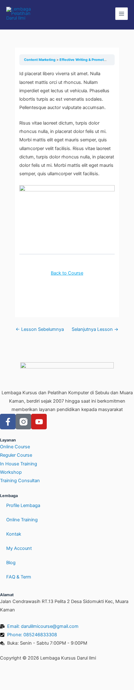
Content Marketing (40, 59)
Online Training (22, 520)
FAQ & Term (18, 577)
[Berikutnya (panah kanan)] (38, 685)
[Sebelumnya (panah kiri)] (12, 685)
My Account (19, 548)
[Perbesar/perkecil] (12, 674)
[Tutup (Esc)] (91, 674)
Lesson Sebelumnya (40, 329)
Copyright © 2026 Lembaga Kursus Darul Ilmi (48, 658)
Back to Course (67, 273)
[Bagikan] (64, 674)
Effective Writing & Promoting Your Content (96, 59)
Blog (11, 562)
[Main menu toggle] (121, 13)
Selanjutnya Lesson (95, 329)
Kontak (13, 534)
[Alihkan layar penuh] (38, 674)
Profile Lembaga (23, 505)
